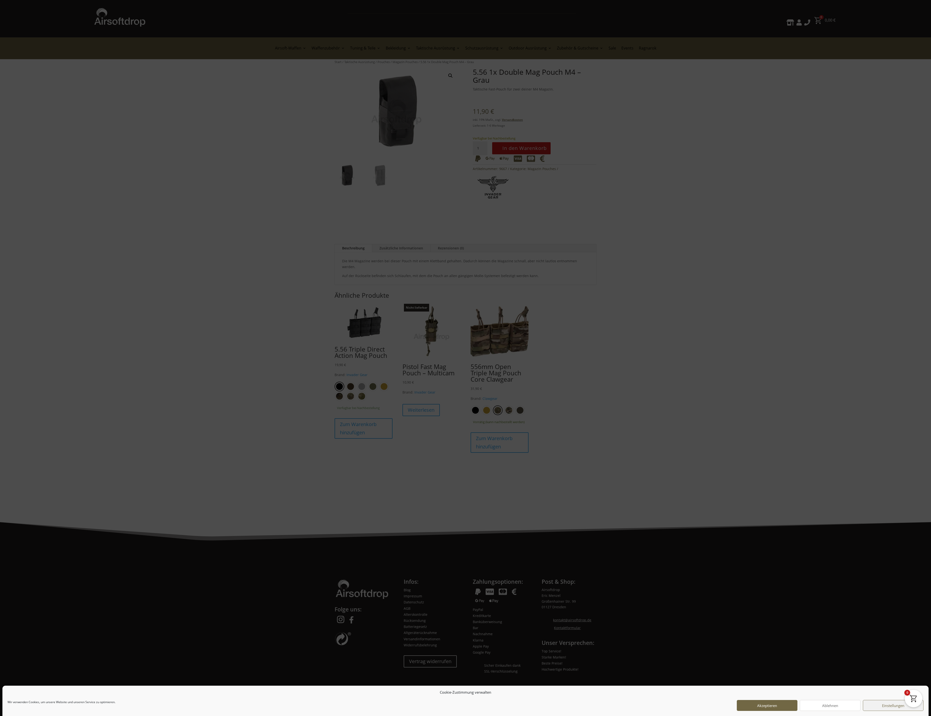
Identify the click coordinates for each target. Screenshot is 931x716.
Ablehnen (830, 693)
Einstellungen (893, 693)
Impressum (59, 707)
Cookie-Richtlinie (19, 707)
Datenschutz (40, 707)
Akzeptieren (767, 693)
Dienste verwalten (906, 707)
